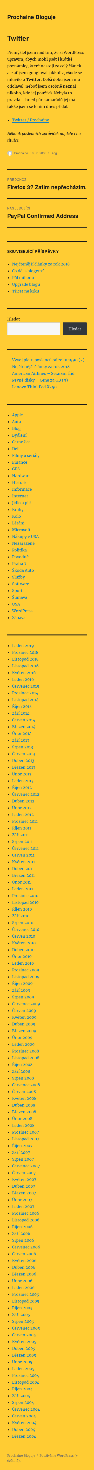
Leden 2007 (23, 1206)
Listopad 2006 (26, 1220)
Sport (17, 590)
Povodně (20, 556)
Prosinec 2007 (25, 1132)
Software (20, 583)
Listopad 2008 (25, 1057)
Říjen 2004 (22, 1388)
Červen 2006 (24, 1253)
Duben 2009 (23, 1024)
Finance (19, 462)
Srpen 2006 (23, 1240)
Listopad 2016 (25, 665)
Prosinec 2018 (25, 652)
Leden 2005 (23, 1368)
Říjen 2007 (22, 1145)
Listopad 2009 (26, 976)
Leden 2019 (23, 645)
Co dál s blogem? (28, 270)
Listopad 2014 (25, 699)
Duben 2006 (23, 1267)
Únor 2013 (21, 774)
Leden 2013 (23, 780)
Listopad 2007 (25, 1138)
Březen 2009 (24, 1030)
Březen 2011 (23, 875)
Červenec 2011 (25, 848)
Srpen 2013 (22, 747)
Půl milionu (23, 277)
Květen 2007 (24, 1179)
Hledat (13, 319)
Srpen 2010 (22, 922)
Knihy (18, 509)
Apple (17, 414)
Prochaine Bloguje (31, 17)
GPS (16, 469)
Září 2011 (20, 834)
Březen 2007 (24, 1193)
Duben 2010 (23, 949)
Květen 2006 (24, 1260)
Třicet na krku (25, 291)
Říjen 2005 (22, 1307)
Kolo (16, 516)
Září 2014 (20, 713)
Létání (18, 523)
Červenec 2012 (25, 794)
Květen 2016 (24, 672)
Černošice (21, 441)
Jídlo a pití (21, 502)
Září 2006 (21, 1233)
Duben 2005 (23, 1348)
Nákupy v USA (25, 536)
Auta (16, 421)
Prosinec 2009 (25, 970)
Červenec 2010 (25, 929)
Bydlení (19, 435)
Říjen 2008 (22, 1064)
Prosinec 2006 (25, 1213)
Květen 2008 (24, 1098)
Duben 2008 (23, 1105)
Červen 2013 (23, 753)
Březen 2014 (23, 726)
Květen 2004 (24, 1422)
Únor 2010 (22, 956)
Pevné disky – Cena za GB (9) (40, 380)
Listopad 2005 (25, 1301)
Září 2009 (21, 990)
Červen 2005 (24, 1334)
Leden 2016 (23, 679)
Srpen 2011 (22, 841)
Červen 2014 (23, 720)
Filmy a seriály (26, 455)
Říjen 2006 (22, 1226)
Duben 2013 (23, 760)
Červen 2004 (24, 1416)
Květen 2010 (24, 943)
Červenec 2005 (26, 1328)
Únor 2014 (22, 733)
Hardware (21, 475)
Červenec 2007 (26, 1165)
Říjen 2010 (22, 909)
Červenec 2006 (26, 1247)
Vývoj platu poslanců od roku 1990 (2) (48, 359)
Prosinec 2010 (25, 895)
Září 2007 (21, 1152)
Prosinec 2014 (25, 692)
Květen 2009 (24, 1017)
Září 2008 (21, 1071)
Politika (19, 550)
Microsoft (21, 529)
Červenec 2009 (26, 1003)
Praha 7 (19, 563)
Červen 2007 (24, 1172)
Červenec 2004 (26, 1409)
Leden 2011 (22, 888)
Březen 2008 (24, 1111)
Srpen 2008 (23, 1078)
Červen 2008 (24, 1091)
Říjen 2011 (21, 828)
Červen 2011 (23, 855)
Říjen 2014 (22, 706)
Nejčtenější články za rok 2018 (41, 264)
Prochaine (21, 153)
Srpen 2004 (23, 1402)
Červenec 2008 (26, 1084)
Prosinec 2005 (25, 1294)
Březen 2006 (24, 1274)
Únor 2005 (22, 1361)
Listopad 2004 (25, 1382)
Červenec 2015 (25, 686)
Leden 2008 (23, 1125)
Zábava (19, 617)
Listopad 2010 (25, 902)
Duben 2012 (23, 801)
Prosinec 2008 (25, 1051)
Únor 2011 (21, 882)
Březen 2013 (23, 767)
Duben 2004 (23, 1429)
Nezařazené (23, 543)
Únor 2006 (22, 1280)
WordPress (22, 610)
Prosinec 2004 (25, 1375)
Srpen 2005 (23, 1321)
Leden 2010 (23, 963)
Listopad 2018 (25, 659)
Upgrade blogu (26, 284)
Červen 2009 (24, 1010)
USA (16, 604)
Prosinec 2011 (25, 821)
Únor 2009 (22, 1037)
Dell (16, 448)
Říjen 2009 (22, 983)
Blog (54, 153)
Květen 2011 (23, 861)
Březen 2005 (24, 1355)
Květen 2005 (24, 1341)
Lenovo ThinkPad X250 (34, 386)
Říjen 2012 (22, 787)
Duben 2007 (23, 1186)
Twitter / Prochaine (30, 120)
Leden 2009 (23, 1044)
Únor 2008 (22, 1118)
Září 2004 (21, 1395)
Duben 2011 (23, 868)
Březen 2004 (24, 1436)
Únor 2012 (22, 807)
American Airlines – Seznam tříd (43, 373)
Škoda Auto (23, 570)
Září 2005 (21, 1314)
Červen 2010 (23, 936)
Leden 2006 (23, 1287)
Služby (18, 577)
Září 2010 (20, 915)
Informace (22, 489)
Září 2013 (20, 740)
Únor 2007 (22, 1199)
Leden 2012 (23, 814)
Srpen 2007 (23, 1159)
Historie (19, 482)
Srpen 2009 (23, 997)
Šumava (19, 597)
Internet (20, 496)
